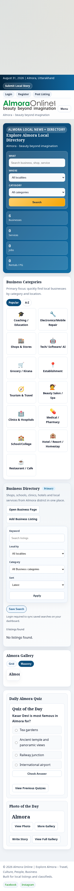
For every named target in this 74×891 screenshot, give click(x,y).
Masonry (26, 663)
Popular (14, 302)
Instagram (28, 884)
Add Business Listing (23, 519)
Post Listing (42, 94)
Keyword (14, 531)
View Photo (22, 826)
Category (15, 185)
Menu (64, 108)
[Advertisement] (37, 37)
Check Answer (37, 773)
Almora (15, 674)
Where (13, 170)
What (12, 155)
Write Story (20, 839)
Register (23, 94)
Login (8, 94)
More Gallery (46, 826)
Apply (37, 595)
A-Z (27, 302)
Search (37, 202)
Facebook (10, 884)
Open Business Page (23, 509)
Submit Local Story (17, 86)
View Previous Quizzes (30, 788)
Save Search (16, 609)
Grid (11, 663)
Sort (11, 577)
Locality (14, 546)
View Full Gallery (46, 839)
